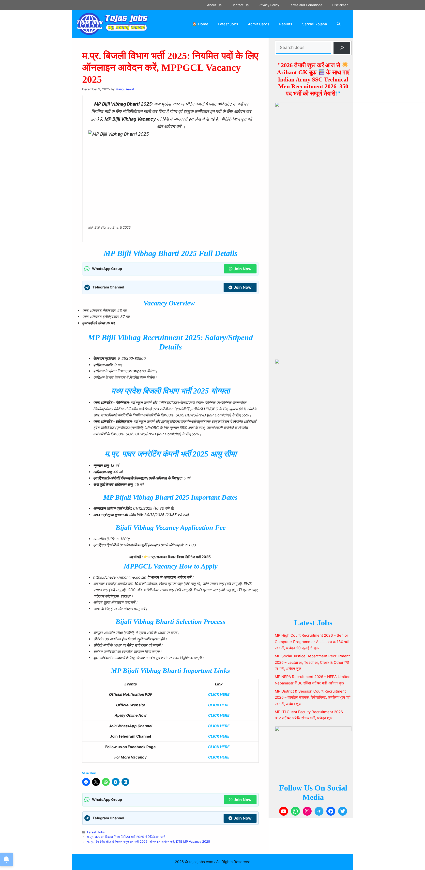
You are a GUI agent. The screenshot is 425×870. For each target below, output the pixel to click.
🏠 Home (200, 24)
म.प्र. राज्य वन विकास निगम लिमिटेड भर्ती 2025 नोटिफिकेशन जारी (126, 837)
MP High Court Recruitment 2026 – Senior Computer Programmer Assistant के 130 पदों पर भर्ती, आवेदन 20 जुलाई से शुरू (312, 641)
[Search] (342, 48)
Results (285, 24)
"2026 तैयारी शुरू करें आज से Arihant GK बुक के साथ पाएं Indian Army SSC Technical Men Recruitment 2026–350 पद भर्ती (313, 79)
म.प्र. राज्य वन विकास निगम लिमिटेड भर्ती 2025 (180, 556)
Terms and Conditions (305, 5)
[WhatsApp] (295, 811)
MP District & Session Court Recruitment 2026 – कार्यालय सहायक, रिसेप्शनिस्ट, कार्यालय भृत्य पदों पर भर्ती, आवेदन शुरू (312, 697)
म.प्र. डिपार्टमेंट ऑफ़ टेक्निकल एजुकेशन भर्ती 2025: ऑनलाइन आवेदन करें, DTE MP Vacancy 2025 (148, 841)
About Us (214, 5)
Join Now (243, 268)
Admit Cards (258, 24)
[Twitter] (342, 811)
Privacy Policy (268, 5)
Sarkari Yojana (314, 24)
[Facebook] (330, 811)
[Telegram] (319, 811)
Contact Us (240, 5)
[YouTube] (283, 811)
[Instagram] (307, 811)
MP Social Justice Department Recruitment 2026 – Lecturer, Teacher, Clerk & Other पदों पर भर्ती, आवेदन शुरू (312, 662)
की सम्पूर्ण (312, 93)
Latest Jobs (228, 24)
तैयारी (329, 93)
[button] (338, 24)
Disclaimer (340, 5)
